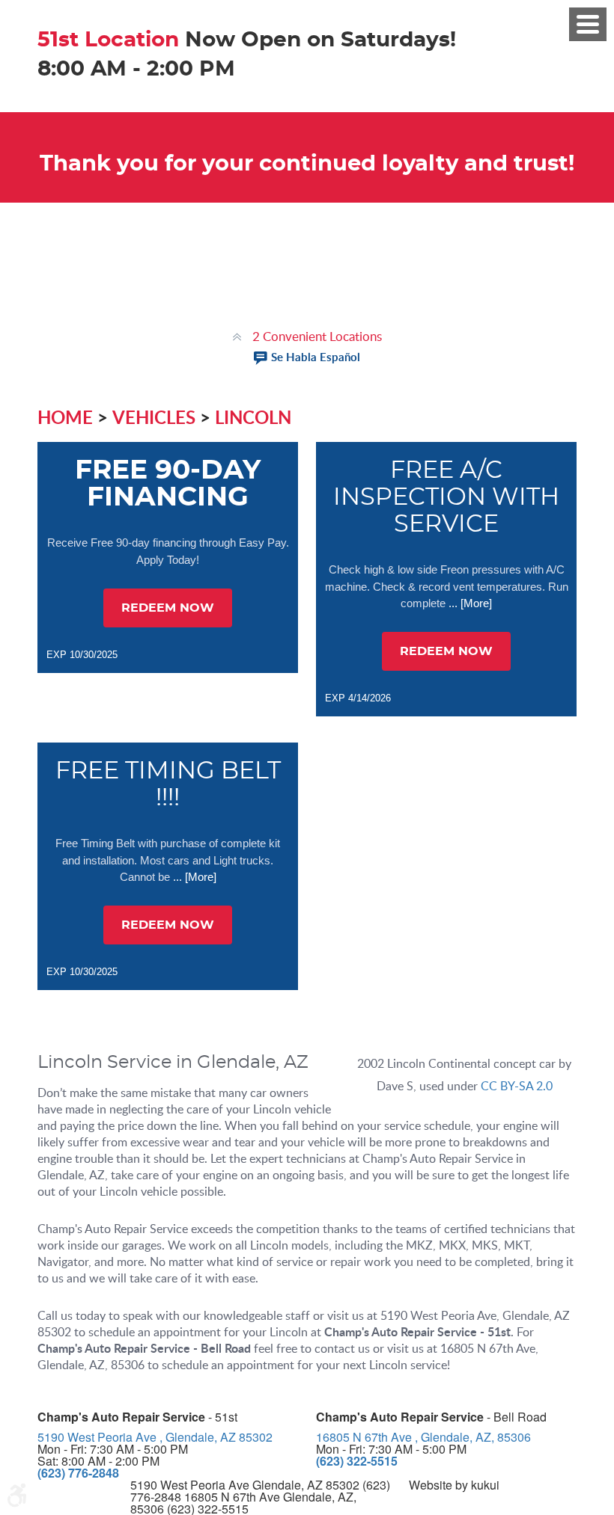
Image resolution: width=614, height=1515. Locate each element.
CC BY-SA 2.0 (517, 1086)
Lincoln (253, 417)
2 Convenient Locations (317, 336)
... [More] (469, 603)
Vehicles (153, 417)
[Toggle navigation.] (588, 24)
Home (65, 417)
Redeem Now (167, 608)
